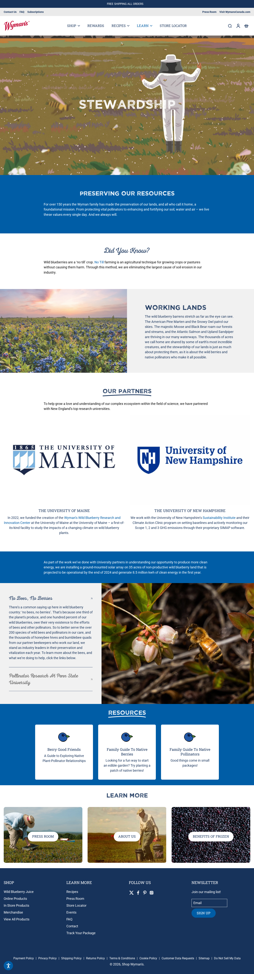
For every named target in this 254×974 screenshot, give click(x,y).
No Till (99, 262)
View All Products (16, 919)
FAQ (22, 11)
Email (197, 903)
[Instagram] (151, 892)
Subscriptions (35, 11)
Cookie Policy (148, 958)
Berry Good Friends (64, 749)
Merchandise (13, 912)
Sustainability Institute (219, 518)
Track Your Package (81, 933)
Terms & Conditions (122, 958)
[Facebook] (138, 892)
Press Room (209, 11)
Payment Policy (23, 958)
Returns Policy (95, 958)
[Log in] (238, 25)
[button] (246, 25)
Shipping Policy (71, 958)
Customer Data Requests (178, 958)
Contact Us (10, 11)
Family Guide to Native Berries (127, 751)
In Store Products (16, 905)
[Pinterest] (144, 892)
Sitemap (204, 958)
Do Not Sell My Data (227, 958)
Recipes (72, 892)
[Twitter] (131, 892)
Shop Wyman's (133, 964)
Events (71, 912)
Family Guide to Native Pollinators (190, 751)
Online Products (15, 899)
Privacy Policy (47, 958)
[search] (230, 25)
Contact (72, 926)
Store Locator (76, 905)
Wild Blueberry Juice (19, 892)
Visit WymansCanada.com (234, 11)
